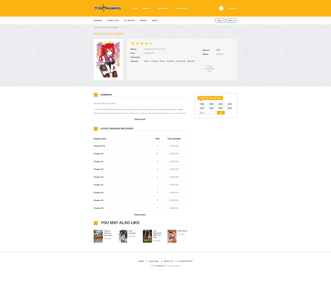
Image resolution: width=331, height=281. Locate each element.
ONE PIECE (182, 231)
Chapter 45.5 (99, 146)
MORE (154, 20)
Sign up (231, 20)
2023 (230, 104)
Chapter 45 (98, 154)
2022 (202, 108)
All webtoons (182, 8)
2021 (211, 108)
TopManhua (160, 266)
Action (146, 61)
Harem (162, 61)
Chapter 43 (98, 169)
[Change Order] (138, 129)
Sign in (220, 20)
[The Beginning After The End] (147, 236)
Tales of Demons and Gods (108, 233)
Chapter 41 (98, 185)
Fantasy (154, 61)
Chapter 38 (98, 208)
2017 (218, 50)
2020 (221, 108)
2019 (230, 108)
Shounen (191, 61)
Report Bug (154, 261)
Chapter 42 (98, 177)
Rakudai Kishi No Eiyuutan (109, 27)
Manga (143, 20)
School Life (181, 61)
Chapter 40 (98, 192)
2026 (202, 104)
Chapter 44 (98, 161)
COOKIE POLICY (186, 261)
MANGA (146, 8)
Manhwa (98, 20)
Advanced (232, 8)
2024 (221, 104)
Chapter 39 (98, 200)
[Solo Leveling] (122, 236)
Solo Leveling (132, 232)
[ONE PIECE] (171, 236)
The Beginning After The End (157, 234)
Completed (113, 20)
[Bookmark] (209, 62)
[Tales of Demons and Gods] (98, 236)
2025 (211, 104)
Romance (171, 61)
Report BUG (163, 8)
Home (96, 27)
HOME (135, 8)
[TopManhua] (109, 8)
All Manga (129, 20)
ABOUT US (168, 261)
